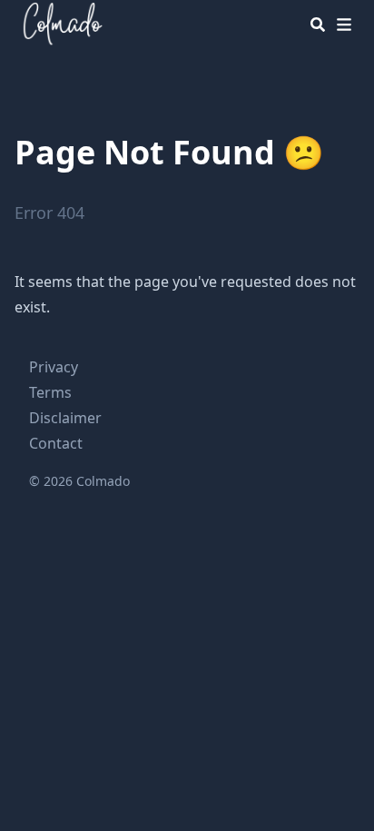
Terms (50, 392)
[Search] (317, 24)
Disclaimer (65, 418)
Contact (56, 443)
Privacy (53, 367)
